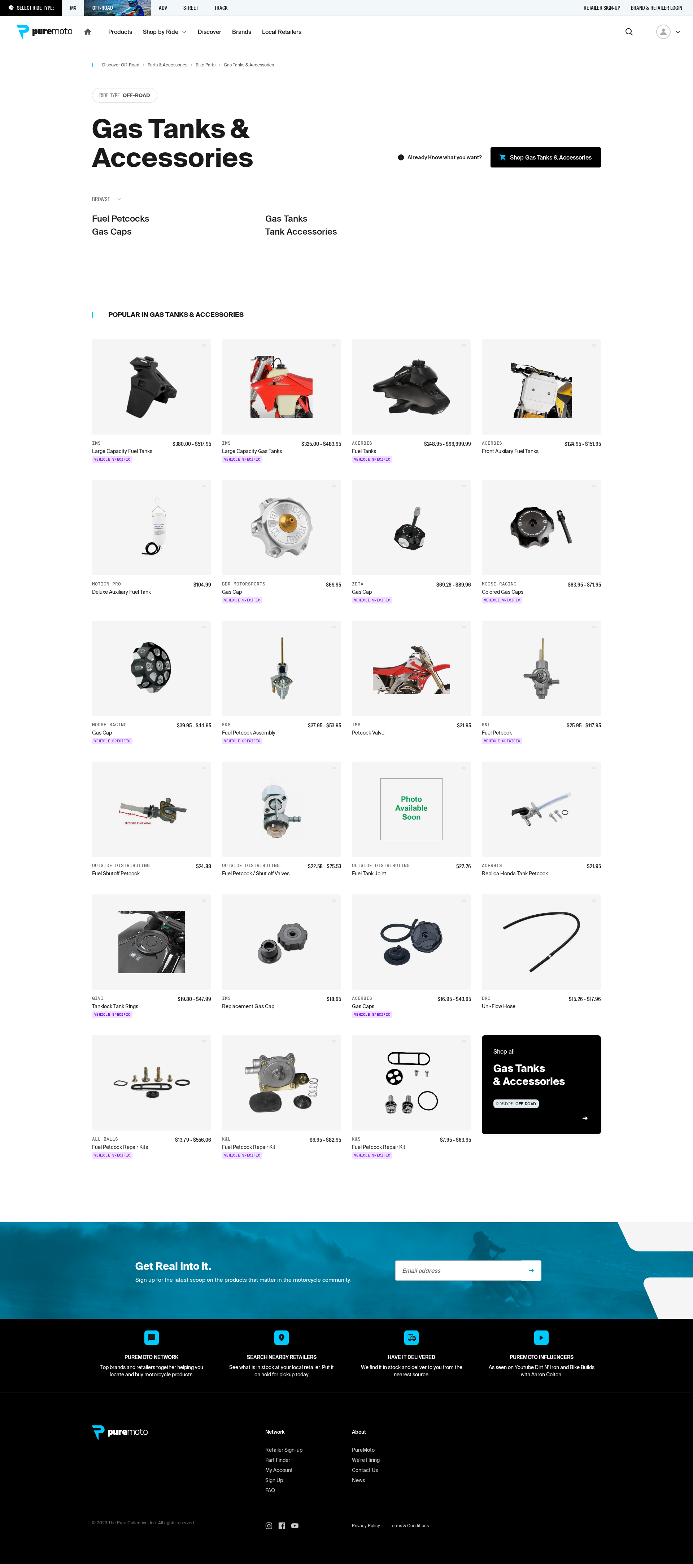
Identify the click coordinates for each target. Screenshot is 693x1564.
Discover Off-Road (120, 64)
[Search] (629, 32)
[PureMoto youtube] (297, 1525)
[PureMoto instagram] (271, 1525)
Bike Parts (205, 64)
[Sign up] (531, 1270)
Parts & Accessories (167, 64)
